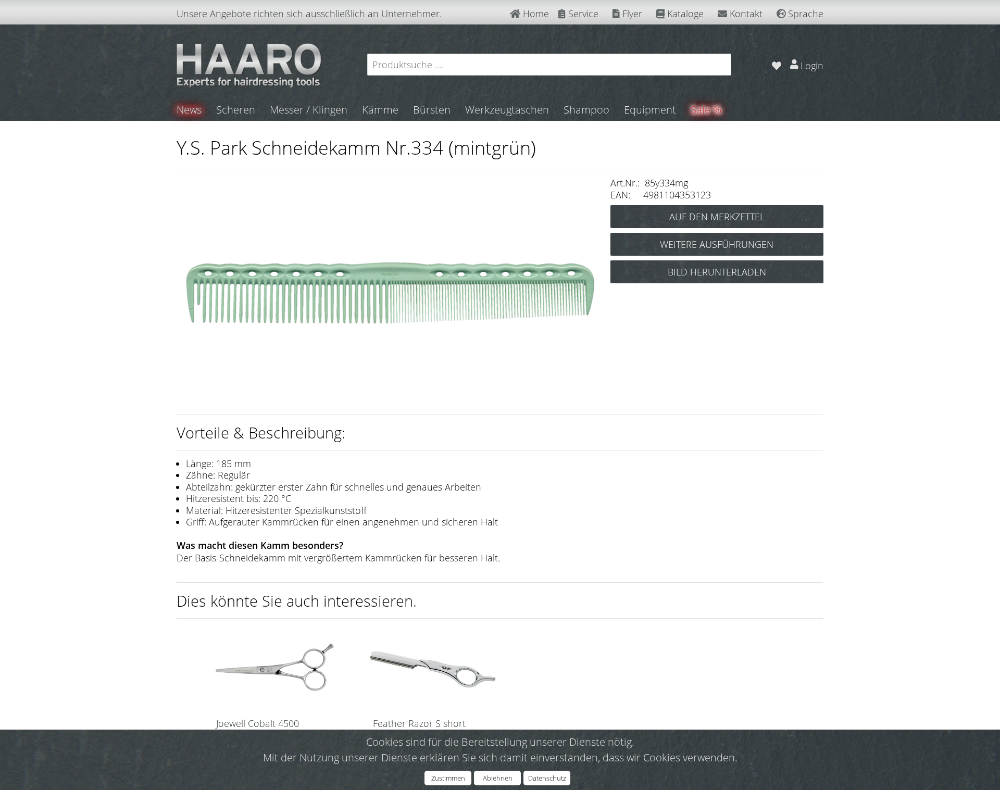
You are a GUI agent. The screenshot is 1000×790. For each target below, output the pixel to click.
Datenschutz (547, 778)
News (189, 110)
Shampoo (586, 110)
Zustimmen (448, 778)
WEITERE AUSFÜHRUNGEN (716, 244)
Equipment (650, 110)
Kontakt (744, 13)
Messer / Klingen (308, 110)
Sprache (804, 13)
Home (534, 13)
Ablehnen (497, 778)
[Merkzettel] (776, 64)
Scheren (235, 110)
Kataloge (684, 13)
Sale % (706, 110)
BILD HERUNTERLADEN (717, 272)
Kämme (380, 110)
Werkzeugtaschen (507, 110)
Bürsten (432, 110)
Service (582, 13)
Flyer (631, 13)
